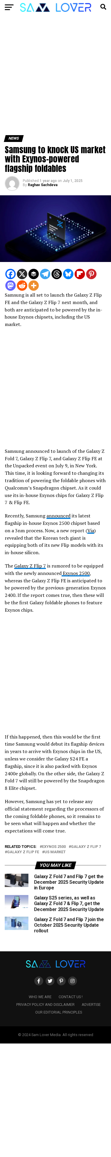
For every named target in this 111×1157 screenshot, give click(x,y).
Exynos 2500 (76, 573)
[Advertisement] (55, 77)
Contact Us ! (71, 997)
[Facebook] (10, 274)
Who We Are (40, 997)
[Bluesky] (68, 274)
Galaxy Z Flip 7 (30, 565)
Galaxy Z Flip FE (23, 852)
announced (58, 515)
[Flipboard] (80, 274)
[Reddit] (22, 285)
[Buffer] (33, 274)
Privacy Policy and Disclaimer (45, 1004)
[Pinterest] (91, 274)
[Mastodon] (10, 285)
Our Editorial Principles (58, 1012)
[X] (22, 274)
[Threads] (57, 274)
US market (55, 852)
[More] (33, 285)
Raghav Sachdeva (42, 185)
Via (90, 530)
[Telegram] (45, 274)
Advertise (91, 1004)
